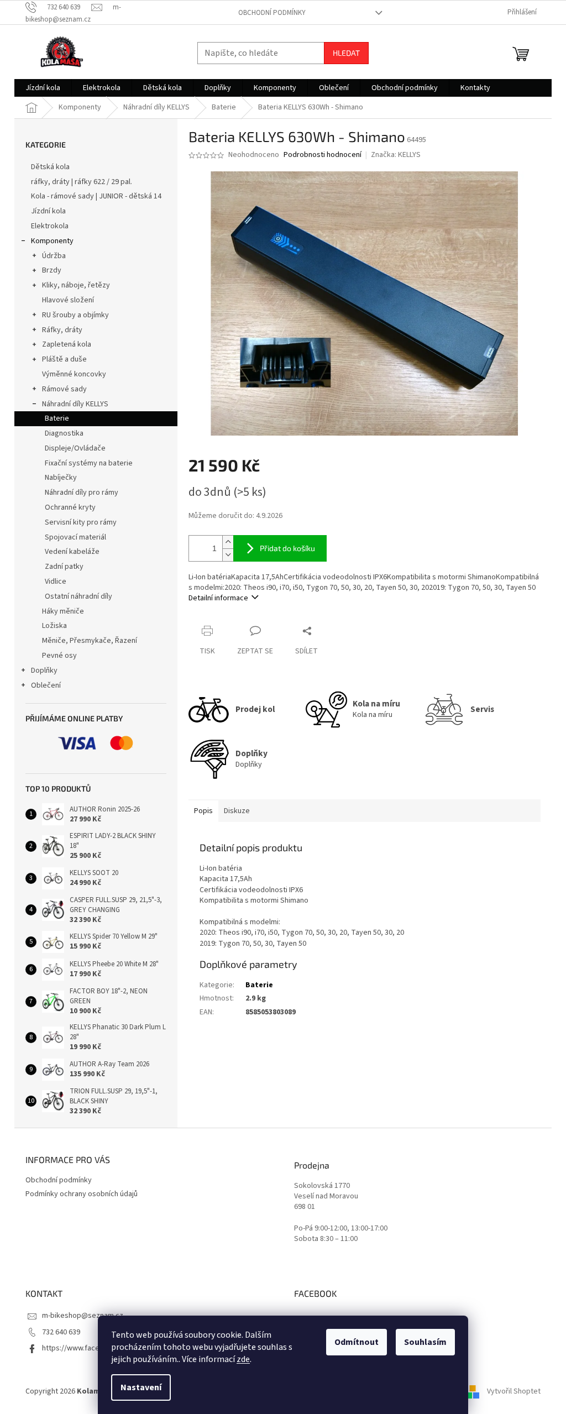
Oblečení (46, 685)
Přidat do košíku (287, 548)
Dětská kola (50, 166)
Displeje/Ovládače (75, 448)
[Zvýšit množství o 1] (227, 542)
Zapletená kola (66, 344)
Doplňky (44, 670)
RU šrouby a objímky (75, 315)
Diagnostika (64, 433)
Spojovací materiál (75, 537)
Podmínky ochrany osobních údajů (81, 1194)
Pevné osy (59, 655)
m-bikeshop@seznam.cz (82, 1315)
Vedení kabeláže (72, 551)
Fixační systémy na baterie (89, 463)
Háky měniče (63, 611)
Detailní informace (218, 598)
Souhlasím (425, 1342)
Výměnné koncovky (74, 374)
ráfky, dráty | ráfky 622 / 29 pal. (81, 181)
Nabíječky (61, 477)
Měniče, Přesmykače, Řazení (89, 640)
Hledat (346, 52)
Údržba (54, 255)
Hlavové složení (68, 300)
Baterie (57, 418)
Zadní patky (64, 566)
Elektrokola (50, 226)
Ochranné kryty (70, 507)
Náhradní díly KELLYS (75, 404)
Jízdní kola (48, 211)
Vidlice (55, 581)
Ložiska (54, 625)
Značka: (396, 154)
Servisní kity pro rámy (81, 522)
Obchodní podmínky (272, 13)
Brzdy (51, 270)
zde (243, 1359)
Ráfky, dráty (62, 330)
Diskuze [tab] (237, 810)
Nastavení (140, 1387)
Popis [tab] (203, 810)
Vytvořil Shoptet (514, 1391)
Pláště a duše (64, 359)
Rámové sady (64, 389)
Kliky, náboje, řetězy (76, 285)
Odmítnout (356, 1342)
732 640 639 (61, 1332)
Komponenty (52, 241)
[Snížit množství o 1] (227, 554)
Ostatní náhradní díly (78, 596)
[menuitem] (42, 88)
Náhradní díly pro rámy (81, 492)
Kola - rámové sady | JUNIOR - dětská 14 (96, 196)
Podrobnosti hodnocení (322, 155)
